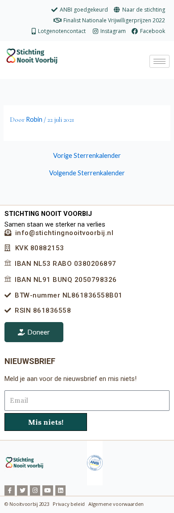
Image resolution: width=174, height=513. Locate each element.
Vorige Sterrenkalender (87, 156)
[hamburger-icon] (159, 61)
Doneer (38, 332)
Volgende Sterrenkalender (87, 173)
